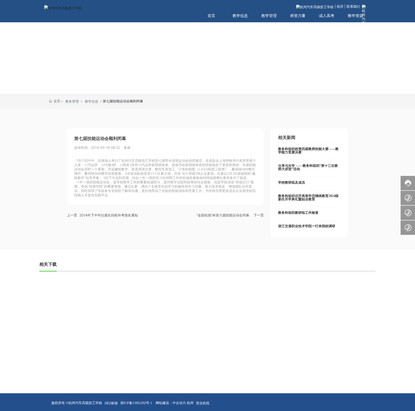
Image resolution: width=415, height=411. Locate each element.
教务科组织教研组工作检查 (298, 212)
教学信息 (91, 101)
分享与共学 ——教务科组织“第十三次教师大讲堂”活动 (308, 167)
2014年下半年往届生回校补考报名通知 (108, 215)
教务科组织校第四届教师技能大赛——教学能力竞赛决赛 (308, 150)
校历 (340, 6)
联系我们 (353, 6)
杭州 (190, 403)
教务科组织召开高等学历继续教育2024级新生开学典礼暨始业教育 (308, 197)
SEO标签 (111, 403)
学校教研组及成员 (291, 182)
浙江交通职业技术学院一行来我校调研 (306, 226)
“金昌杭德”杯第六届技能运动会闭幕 (222, 215)
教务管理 (72, 101)
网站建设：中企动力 (171, 403)
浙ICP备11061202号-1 (136, 403)
